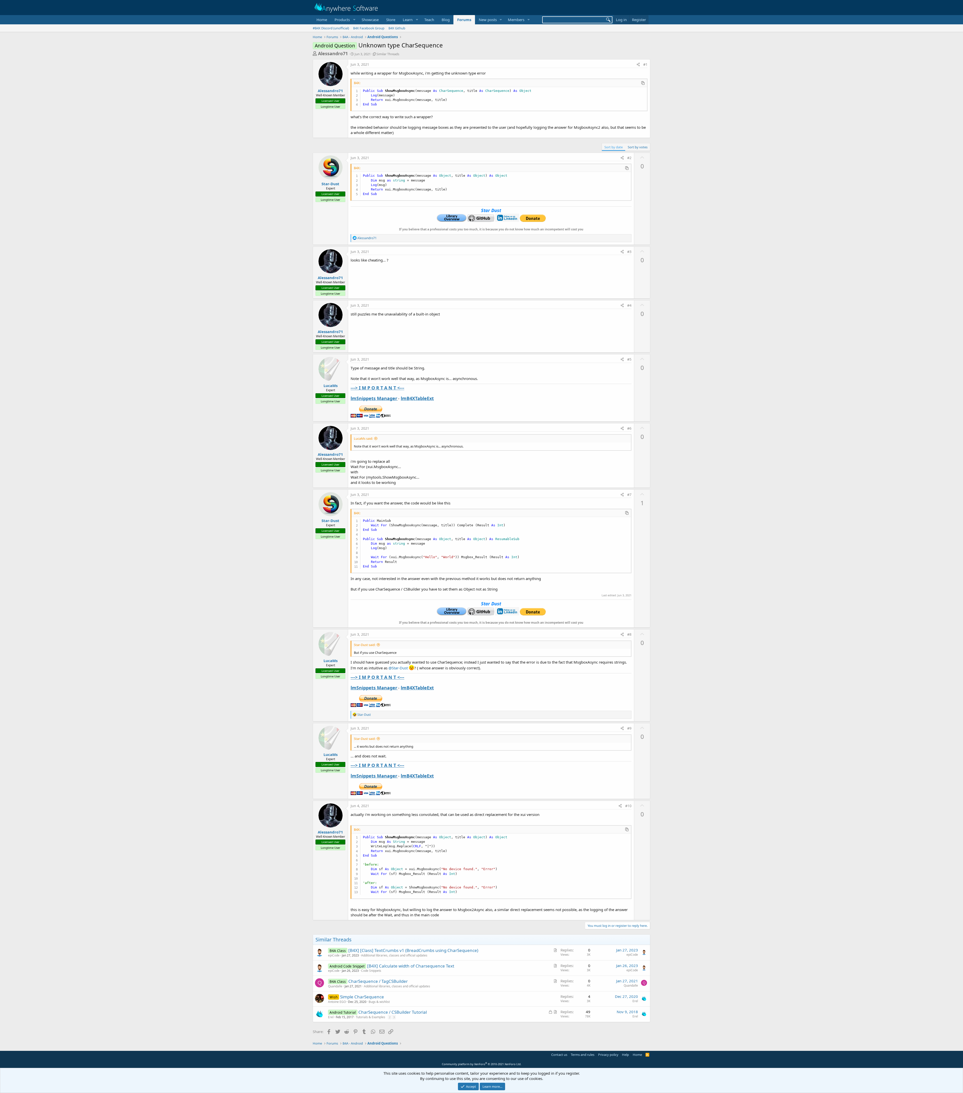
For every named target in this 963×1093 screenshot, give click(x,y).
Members (516, 19)
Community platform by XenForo (481, 1064)
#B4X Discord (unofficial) (331, 28)
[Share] (638, 64)
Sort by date (613, 147)
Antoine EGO (337, 1002)
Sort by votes (638, 147)
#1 (645, 64)
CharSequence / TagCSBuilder (378, 981)
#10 (628, 805)
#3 (629, 251)
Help (625, 1054)
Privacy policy (608, 1054)
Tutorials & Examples (370, 1017)
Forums (464, 19)
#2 (629, 157)
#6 (629, 428)
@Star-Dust (398, 667)
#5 (629, 359)
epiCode (334, 955)
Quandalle (335, 986)
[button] (344, 19)
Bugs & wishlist (379, 1002)
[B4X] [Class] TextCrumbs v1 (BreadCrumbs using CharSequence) (413, 950)
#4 (629, 305)
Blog (446, 19)
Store (390, 19)
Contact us (559, 1054)
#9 (629, 728)
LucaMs (331, 385)
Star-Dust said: (364, 644)
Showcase (370, 19)
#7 (629, 494)
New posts (488, 19)
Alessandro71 (333, 53)
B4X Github (396, 28)
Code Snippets (371, 971)
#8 (629, 634)
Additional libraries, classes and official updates (394, 955)
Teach (429, 19)
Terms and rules (582, 1054)
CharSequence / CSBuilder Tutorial (392, 1012)
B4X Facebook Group (368, 28)
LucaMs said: (363, 438)
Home (321, 19)
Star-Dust (330, 183)
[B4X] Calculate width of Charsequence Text (410, 966)
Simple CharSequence (362, 997)
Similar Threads (387, 54)
